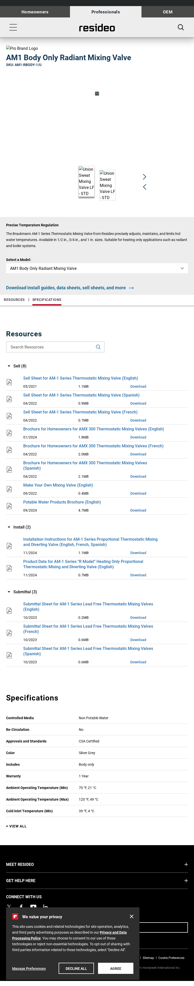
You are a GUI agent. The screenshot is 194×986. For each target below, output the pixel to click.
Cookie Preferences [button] (171, 958)
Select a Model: (18, 259)
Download (138, 386)
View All (18, 826)
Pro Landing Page (97, 27)
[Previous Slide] (144, 186)
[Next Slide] (144, 176)
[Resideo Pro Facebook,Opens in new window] (21, 907)
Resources (14, 299)
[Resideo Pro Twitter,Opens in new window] (9, 907)
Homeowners (34, 12)
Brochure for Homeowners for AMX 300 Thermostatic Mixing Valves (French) (93, 445)
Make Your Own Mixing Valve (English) (58, 485)
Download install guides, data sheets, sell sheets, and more (66, 287)
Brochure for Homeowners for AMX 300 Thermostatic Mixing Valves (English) (93, 428)
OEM (168, 12)
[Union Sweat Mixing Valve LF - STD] (97, 94)
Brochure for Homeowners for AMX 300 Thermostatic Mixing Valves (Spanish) (85, 465)
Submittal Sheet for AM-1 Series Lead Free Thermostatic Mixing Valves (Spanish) (88, 651)
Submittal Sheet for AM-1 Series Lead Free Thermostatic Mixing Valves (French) (88, 628)
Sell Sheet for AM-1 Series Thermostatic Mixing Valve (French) (80, 411)
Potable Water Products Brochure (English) (62, 502)
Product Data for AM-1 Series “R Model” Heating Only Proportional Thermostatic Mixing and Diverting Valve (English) (83, 564)
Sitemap (148, 958)
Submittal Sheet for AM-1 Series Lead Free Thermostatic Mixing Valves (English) (88, 606)
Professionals (105, 12)
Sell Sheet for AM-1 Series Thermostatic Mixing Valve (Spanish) (81, 395)
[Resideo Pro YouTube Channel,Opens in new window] (33, 907)
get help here (30, 880)
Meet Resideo (29, 864)
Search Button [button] (181, 27)
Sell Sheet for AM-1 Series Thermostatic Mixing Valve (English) (80, 378)
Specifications (46, 299)
